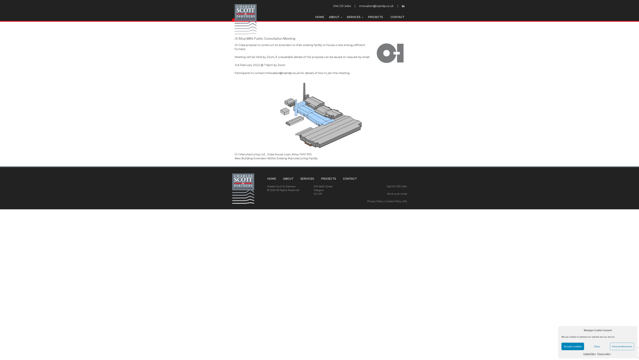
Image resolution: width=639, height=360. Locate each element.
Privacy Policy (375, 201)
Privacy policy (604, 354)
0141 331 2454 (342, 6)
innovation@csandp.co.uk (376, 6)
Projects (375, 17)
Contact (397, 17)
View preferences (622, 346)
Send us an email (397, 193)
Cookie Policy (589, 354)
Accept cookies (573, 346)
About (334, 17)
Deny (597, 346)
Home (319, 17)
